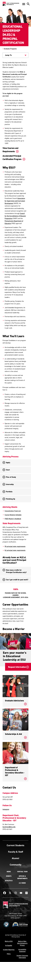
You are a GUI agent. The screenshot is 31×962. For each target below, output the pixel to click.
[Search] (28, 4)
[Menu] (24, 4)
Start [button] (8, 470)
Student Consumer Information (22, 957)
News (9, 872)
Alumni (15, 858)
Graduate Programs (10, 49)
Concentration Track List (13, 511)
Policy (9, 954)
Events (8, 876)
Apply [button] (8, 462)
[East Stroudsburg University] (11, 4)
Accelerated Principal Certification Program (12, 158)
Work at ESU (9, 941)
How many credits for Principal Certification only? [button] (16, 571)
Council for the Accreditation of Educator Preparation (15, 215)
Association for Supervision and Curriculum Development (15, 200)
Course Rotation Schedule (13, 515)
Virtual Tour (22, 872)
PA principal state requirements (15, 546)
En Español (8, 945)
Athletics (8, 881)
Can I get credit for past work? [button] (17, 579)
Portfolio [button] (9, 491)
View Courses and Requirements (10, 150)
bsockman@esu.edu (9, 827)
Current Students (15, 845)
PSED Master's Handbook (13, 519)
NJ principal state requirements (15, 550)
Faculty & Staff (15, 851)
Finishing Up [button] (10, 499)
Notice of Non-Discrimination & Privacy (22, 943)
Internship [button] (10, 484)
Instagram (6, 809)
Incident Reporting (8, 950)
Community (15, 864)
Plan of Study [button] (11, 477)
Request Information (17, 667)
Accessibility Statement (22, 950)
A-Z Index (22, 883)
